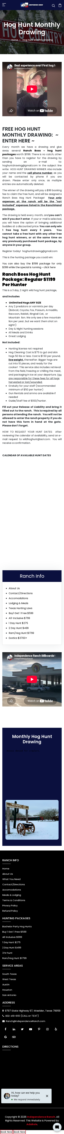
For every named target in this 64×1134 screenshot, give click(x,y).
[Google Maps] (5, 1037)
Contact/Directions (21, 593)
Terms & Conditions (13, 900)
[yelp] (56, 1029)
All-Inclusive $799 (19, 618)
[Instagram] (47, 1029)
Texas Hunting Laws (20, 608)
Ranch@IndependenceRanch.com (25, 1021)
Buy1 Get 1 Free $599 (21, 613)
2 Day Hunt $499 (19, 628)
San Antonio (9, 995)
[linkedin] (14, 1029)
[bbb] (22, 1037)
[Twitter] (22, 1029)
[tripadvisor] (14, 1037)
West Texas (9, 979)
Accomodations (18, 598)
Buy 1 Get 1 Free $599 (14, 931)
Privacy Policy (10, 905)
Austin (5, 984)
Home (14, 39)
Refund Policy (10, 910)
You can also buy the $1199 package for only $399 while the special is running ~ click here (32, 265)
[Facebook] (5, 1029)
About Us (14, 588)
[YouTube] (30, 1029)
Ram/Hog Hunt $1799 (21, 633)
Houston (7, 989)
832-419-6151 (13, 1015)
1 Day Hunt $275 (18, 623)
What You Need (11, 879)
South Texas (9, 974)
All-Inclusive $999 (12, 937)
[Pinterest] (39, 1029)
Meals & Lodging (11, 895)
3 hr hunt (7, 952)
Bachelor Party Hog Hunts (17, 926)
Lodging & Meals (18, 603)
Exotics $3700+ (18, 638)
